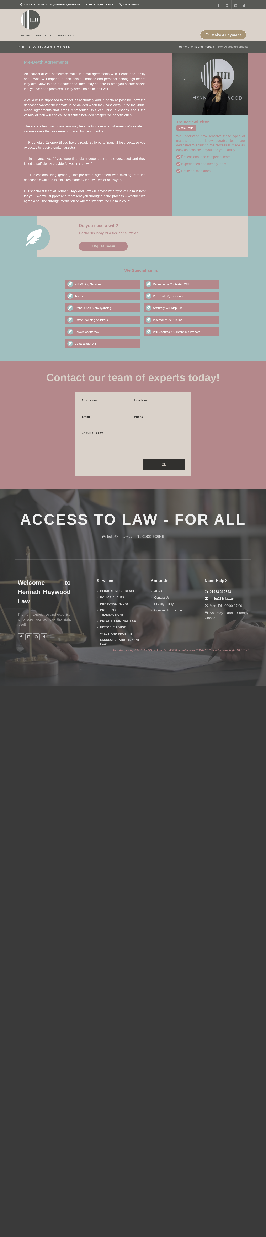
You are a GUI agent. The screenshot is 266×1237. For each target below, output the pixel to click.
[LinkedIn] (227, 4)
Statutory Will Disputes (167, 308)
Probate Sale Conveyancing (93, 308)
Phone (138, 416)
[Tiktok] (244, 4)
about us (43, 35)
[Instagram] (236, 4)
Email (86, 416)
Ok (164, 464)
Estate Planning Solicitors (91, 320)
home (25, 35)
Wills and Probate (202, 46)
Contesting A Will (85, 343)
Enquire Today (103, 246)
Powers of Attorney (87, 331)
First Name (90, 400)
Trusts (79, 296)
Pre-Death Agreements (168, 296)
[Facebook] (218, 4)
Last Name (141, 400)
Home (183, 46)
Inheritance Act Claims (167, 320)
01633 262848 (131, 4)
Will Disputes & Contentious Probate (176, 331)
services (64, 35)
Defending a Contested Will (171, 284)
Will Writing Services (88, 284)
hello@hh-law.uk (101, 4)
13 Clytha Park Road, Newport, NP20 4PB (51, 4)
